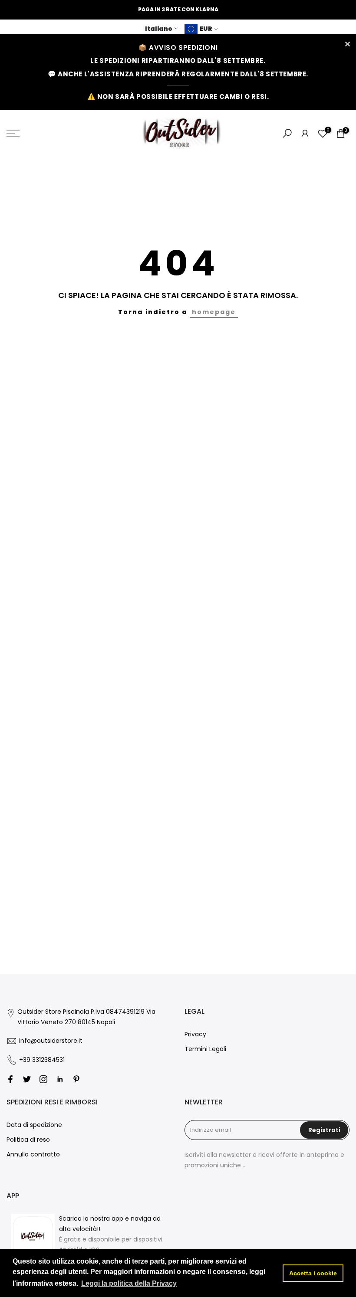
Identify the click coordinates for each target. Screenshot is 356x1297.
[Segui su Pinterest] (76, 1079)
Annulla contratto (33, 1154)
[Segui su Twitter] (27, 1079)
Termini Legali (205, 1049)
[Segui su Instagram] (43, 1079)
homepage (214, 312)
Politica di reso (28, 1139)
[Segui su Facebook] (10, 1079)
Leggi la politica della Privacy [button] (129, 1283)
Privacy (195, 1034)
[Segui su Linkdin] (60, 1079)
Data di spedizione (34, 1124)
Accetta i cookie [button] (313, 1273)
